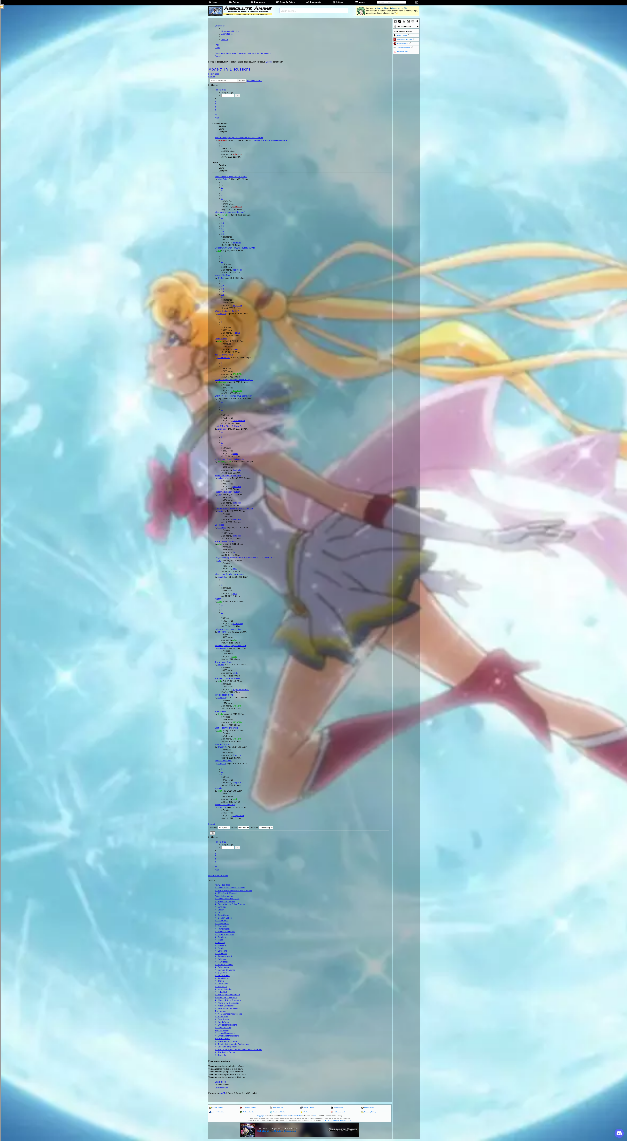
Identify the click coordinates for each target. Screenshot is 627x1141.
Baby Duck (237, 305)
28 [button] (216, 115)
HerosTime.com (402, 43)
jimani (235, 349)
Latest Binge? (221, 338)
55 (222, 223)
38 (222, 289)
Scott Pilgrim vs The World (226, 728)
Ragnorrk (237, 242)
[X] (400, 21)
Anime (236, 2)
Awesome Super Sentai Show (228, 475)
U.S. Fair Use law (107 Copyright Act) (337, 1120)
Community (315, 2)
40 (222, 294)
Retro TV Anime (287, 2)
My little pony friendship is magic (229, 459)
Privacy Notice (296, 1116)
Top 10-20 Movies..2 (224, 355)
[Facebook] (395, 21)
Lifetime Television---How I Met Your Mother (234, 508)
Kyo (219, 495)
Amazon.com (402, 35)
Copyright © (261, 1116)
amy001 (221, 511)
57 (222, 229)
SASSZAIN (237, 374)
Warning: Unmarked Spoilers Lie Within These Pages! (247, 14)
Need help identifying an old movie (230, 645)
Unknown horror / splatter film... (228, 629)
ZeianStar (221, 429)
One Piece (219, 525)
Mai (219, 250)
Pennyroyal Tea (224, 462)
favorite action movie (224, 695)
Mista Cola (222, 179)
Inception (219, 788)
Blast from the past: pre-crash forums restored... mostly (239, 138)
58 (222, 231)
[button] (220, 90)
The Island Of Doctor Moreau (227, 678)
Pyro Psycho (223, 215)
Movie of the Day (222, 275)
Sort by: (234, 828)
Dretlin (220, 714)
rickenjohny (238, 623)
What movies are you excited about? (231, 177)
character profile (399, 8)
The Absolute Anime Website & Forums (270, 140)
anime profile (381, 8)
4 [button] (215, 107)
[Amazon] (417, 21)
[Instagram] (408, 21)
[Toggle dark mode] (416, 2)
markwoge (237, 270)
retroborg (221, 632)
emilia (235, 453)
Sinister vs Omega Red (225, 805)
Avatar (218, 599)
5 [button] (215, 110)
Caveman (221, 528)
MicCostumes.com (403, 47)
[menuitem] (230, 31)
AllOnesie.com (402, 52)
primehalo (221, 382)
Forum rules (213, 74)
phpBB (222, 1093)
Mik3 (219, 791)
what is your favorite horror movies (230, 574)
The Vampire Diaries (224, 662)
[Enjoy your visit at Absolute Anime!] (247, 8)
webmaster (222, 140)
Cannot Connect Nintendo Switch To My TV (234, 379)
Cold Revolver (223, 357)
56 (222, 226)
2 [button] (215, 101)
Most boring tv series (224, 744)
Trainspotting (220, 711)
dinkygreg (221, 648)
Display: (214, 828)
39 (222, 292)
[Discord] (413, 21)
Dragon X (221, 314)
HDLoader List (339, 1112)
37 (222, 286)
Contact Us (285, 1116)
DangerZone (238, 815)
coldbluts (237, 333)
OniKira (220, 278)
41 (222, 297)
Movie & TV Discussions (229, 69)
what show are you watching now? (230, 212)
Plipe (235, 569)
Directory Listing (370, 1112)
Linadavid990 (239, 420)
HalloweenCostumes (404, 39)
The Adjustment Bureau (225, 541)
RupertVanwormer (241, 689)
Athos (219, 341)
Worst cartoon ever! (223, 761)
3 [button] (215, 104)
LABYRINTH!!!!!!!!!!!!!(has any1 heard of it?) (233, 396)
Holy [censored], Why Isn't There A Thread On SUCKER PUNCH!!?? (244, 558)
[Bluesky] (404, 21)
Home (214, 2)
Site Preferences (404, 26)
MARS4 (220, 665)
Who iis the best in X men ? (227, 311)
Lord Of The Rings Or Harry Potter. (230, 426)
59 (222, 234)
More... (362, 2)
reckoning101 (223, 478)
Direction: (254, 828)
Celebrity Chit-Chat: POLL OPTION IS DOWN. (235, 248)
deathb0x (237, 470)
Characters (259, 2)
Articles (339, 2)
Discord (269, 62)
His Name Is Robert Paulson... (228, 492)
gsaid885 (221, 577)
